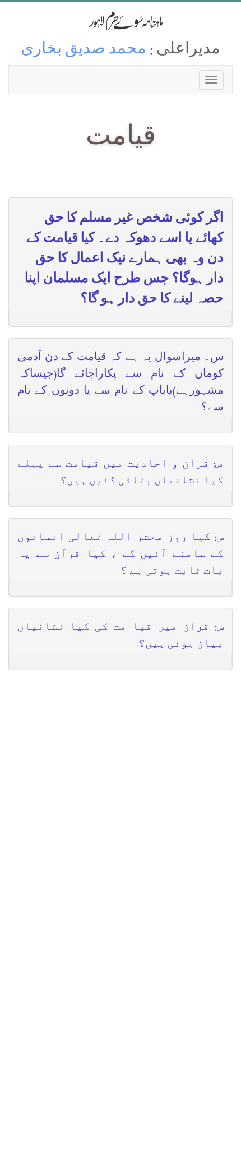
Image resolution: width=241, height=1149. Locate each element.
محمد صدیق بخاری (83, 50)
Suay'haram (120, 21)
